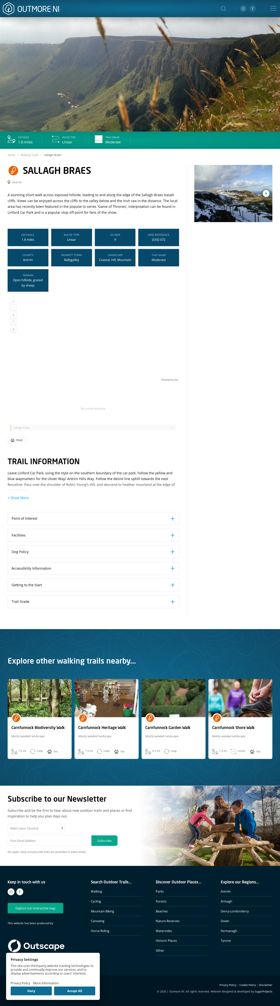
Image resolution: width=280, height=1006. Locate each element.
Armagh (226, 901)
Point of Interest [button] (24, 518)
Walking (96, 891)
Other (160, 950)
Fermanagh (229, 931)
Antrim (226, 891)
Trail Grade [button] (20, 601)
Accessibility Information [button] (31, 568)
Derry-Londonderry (235, 911)
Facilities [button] (19, 535)
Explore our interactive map (35, 908)
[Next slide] (266, 193)
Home (12, 155)
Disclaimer (265, 985)
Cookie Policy (247, 985)
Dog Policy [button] (20, 551)
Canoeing (97, 921)
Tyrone (226, 941)
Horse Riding (100, 931)
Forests (161, 901)
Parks (160, 891)
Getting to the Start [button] (27, 585)
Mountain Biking (102, 911)
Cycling (96, 901)
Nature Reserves (168, 921)
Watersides (164, 931)
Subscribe (104, 841)
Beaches (162, 911)
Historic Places (166, 941)
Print (19, 440)
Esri (176, 379)
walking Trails (29, 155)
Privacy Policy (227, 985)
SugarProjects (263, 991)
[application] (93, 338)
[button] (223, 8)
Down (225, 921)
